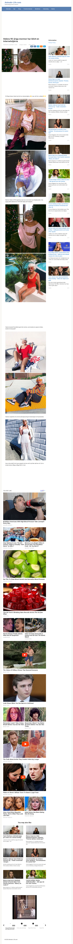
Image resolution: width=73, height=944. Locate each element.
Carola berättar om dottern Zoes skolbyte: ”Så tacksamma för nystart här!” (35, 860)
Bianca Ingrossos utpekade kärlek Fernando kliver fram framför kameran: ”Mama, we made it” (12, 883)
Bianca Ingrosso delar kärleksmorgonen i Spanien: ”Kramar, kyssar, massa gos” (35, 837)
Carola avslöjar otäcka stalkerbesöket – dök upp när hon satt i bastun (35, 882)
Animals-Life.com (13, 2)
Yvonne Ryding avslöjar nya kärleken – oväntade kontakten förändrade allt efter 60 (58, 205)
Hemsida (8, 9)
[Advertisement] (36, 23)
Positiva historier (28, 9)
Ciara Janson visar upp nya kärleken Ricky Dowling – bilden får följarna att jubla (58, 278)
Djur (14, 9)
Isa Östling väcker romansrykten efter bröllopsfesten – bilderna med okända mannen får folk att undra (58, 254)
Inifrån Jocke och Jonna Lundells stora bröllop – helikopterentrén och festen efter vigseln (58, 230)
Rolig (19, 9)
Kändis (53, 9)
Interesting (45, 9)
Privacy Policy (52, 42)
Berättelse (37, 9)
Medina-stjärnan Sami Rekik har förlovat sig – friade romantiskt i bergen (13, 860)
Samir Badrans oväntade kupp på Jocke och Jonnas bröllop (12, 836)
